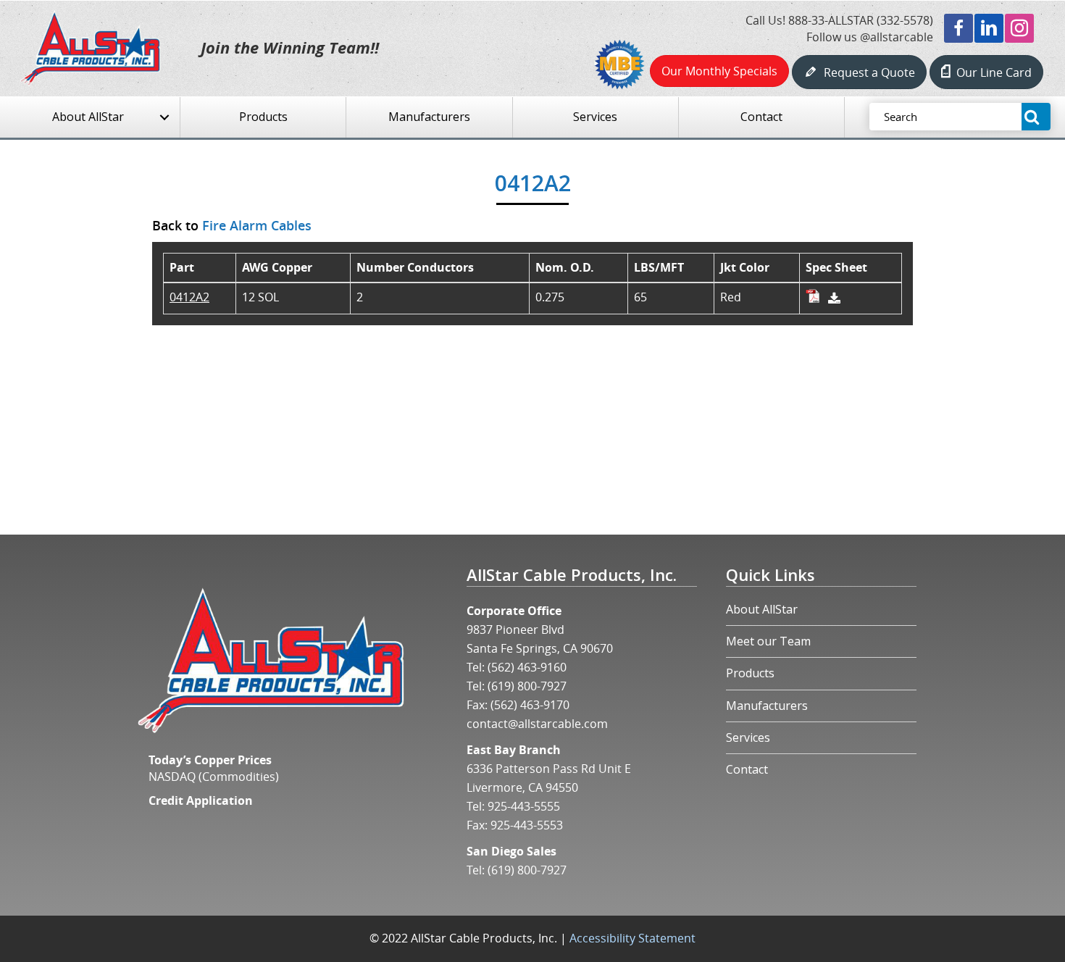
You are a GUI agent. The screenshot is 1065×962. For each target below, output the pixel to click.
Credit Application (201, 800)
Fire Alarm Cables (257, 225)
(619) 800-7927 (527, 686)
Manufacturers (767, 706)
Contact (747, 769)
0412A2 (189, 297)
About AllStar (762, 609)
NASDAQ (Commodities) (214, 777)
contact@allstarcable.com (537, 724)
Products (750, 673)
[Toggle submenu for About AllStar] (164, 118)
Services (748, 737)
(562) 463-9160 (527, 667)
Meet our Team (768, 641)
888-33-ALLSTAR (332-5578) (860, 20)
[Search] (1036, 116)
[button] (958, 28)
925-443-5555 (524, 806)
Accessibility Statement (632, 938)
